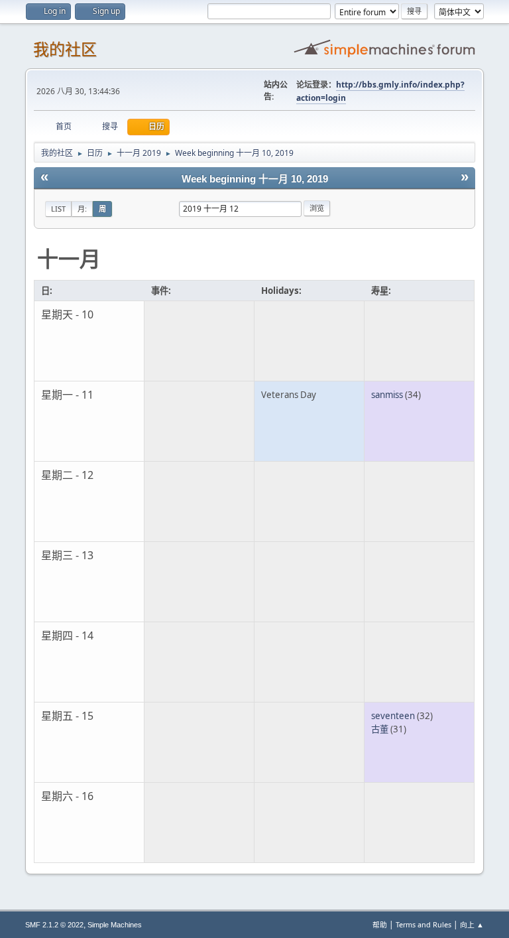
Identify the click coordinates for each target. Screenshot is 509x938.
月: (82, 209)
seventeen (393, 716)
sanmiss (387, 395)
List (58, 209)
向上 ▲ (472, 924)
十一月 (69, 258)
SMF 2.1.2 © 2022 (54, 925)
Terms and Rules (423, 924)
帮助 (379, 924)
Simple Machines (114, 925)
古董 (379, 729)
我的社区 (65, 49)
